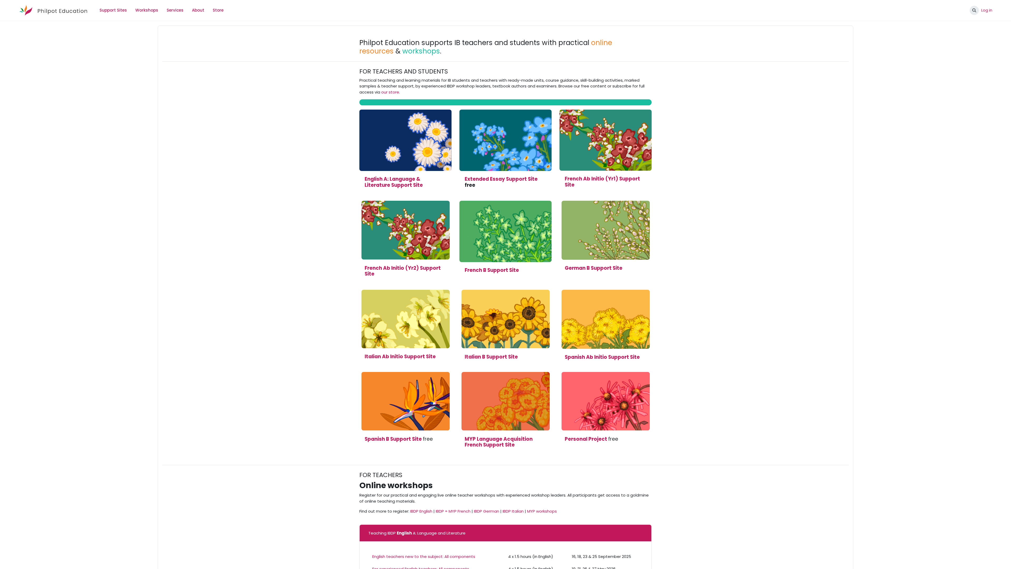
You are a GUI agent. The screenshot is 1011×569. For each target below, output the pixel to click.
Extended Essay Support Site (501, 179)
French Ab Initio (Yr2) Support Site (403, 271)
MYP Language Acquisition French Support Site (499, 442)
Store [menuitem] (218, 10)
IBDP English (421, 511)
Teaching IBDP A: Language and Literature (416, 533)
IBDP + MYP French (453, 511)
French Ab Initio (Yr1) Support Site (602, 181)
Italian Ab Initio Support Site (400, 356)
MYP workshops (542, 511)
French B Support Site (492, 270)
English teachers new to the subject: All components (423, 556)
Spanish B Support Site (393, 439)
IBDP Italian (513, 511)
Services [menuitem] (175, 10)
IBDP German (486, 511)
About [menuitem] (198, 10)
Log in (986, 10)
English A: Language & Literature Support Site (394, 182)
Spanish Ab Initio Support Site (602, 357)
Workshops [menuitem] (146, 10)
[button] (974, 10)
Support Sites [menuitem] (113, 10)
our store (390, 92)
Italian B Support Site (491, 356)
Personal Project (586, 439)
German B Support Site (593, 268)
